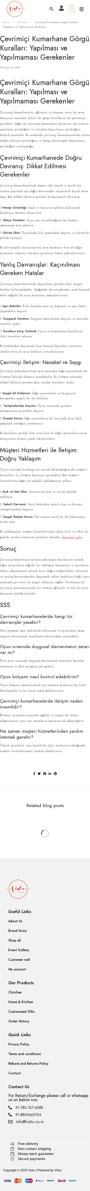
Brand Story (17, 930)
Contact (14, 1073)
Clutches (15, 992)
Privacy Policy (18, 1044)
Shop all (14, 940)
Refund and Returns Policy (28, 1063)
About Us (15, 921)
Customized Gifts (21, 1011)
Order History (18, 1021)
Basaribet (22, 22)
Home (6, 22)
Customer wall (19, 959)
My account (17, 969)
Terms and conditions (24, 1053)
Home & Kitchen (20, 1002)
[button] (81, 9)
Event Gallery (18, 950)
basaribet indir (72, 537)
